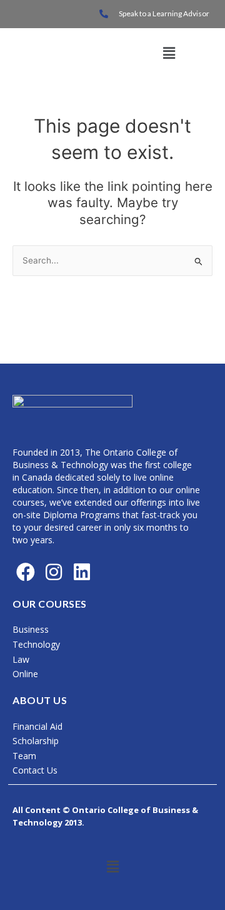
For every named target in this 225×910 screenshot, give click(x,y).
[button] (168, 52)
